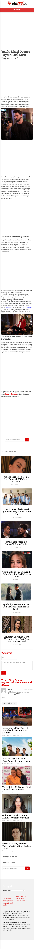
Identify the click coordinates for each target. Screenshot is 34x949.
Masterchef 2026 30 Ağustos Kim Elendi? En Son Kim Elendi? (16, 730)
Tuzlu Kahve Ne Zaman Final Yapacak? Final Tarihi (16, 788)
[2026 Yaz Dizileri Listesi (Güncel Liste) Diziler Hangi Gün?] (17, 506)
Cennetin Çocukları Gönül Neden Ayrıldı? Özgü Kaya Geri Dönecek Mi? (17, 639)
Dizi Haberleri (7, 898)
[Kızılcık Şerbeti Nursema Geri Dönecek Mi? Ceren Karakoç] (16, 474)
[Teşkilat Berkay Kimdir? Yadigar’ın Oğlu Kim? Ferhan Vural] (17, 831)
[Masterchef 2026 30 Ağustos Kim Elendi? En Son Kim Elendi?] (17, 716)
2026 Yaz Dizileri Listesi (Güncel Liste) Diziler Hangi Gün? (17, 511)
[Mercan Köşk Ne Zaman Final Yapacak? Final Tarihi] (17, 746)
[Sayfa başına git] (30, 946)
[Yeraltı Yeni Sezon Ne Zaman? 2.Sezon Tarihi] (16, 539)
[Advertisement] (17, 33)
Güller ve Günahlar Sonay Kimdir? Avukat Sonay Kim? (16, 816)
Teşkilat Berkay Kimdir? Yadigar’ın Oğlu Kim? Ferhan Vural (16, 846)
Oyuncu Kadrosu (11, 394)
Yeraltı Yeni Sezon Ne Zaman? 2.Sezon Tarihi (16, 543)
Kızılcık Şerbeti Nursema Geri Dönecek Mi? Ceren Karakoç (16, 479)
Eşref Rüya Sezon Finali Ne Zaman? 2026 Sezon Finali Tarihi (16, 606)
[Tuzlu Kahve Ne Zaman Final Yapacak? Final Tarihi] (17, 775)
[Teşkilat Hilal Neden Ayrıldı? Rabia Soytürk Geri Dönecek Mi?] (17, 569)
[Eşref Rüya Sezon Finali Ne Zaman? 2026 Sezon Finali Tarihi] (16, 601)
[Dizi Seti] (17, 3)
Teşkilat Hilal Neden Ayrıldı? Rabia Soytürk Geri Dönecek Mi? (17, 574)
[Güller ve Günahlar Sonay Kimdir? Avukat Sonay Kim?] (17, 803)
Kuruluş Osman (8, 901)
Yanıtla (3, 697)
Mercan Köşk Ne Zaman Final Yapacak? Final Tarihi (16, 759)
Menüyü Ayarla (8, 946)
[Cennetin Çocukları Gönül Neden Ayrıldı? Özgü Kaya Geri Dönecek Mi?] (17, 634)
